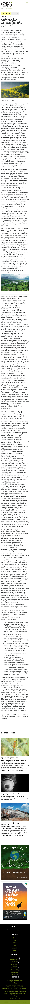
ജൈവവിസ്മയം (14, 967)
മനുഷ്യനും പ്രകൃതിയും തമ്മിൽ (15, 980)
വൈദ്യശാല (14, 971)
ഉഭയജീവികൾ (14, 964)
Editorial (15, 939)
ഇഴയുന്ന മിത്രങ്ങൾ (15, 998)
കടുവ (15, 983)
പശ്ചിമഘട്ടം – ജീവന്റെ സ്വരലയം (15, 986)
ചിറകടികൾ (14, 963)
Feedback (15, 952)
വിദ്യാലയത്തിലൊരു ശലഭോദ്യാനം (15, 985)
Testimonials (15, 948)
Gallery (15, 945)
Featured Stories (15, 944)
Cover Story (6, 13)
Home (2, 16)
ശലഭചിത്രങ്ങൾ (14, 959)
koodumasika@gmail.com (17, 930)
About (15, 937)
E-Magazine (15, 950)
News (15, 947)
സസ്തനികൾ (14, 966)
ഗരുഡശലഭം (15, 996)
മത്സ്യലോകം (14, 969)
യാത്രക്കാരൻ (14, 972)
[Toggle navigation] (27, 2)
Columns (15, 942)
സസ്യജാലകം (14, 958)
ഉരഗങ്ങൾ (14, 961)
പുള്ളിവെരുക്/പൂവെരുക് (15, 982)
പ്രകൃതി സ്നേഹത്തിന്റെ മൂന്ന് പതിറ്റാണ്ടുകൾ (15, 991)
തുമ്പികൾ (14, 974)
